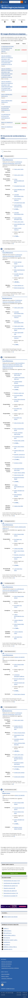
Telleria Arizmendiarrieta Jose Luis (19, 486)
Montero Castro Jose (19, 393)
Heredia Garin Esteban (19, 772)
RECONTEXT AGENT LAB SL (10, 940)
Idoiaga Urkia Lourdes (19, 440)
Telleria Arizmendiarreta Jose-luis (19, 616)
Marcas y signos (5, 976)
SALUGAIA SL (7, 944)
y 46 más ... (17, 282)
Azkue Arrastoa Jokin (19, 423)
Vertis (3, 992)
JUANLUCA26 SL (7, 930)
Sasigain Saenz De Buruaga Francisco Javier (18, 727)
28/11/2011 (17, 49)
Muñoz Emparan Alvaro (19, 732)
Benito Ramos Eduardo (19, 694)
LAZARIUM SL (7, 942)
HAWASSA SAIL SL (8, 949)
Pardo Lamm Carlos (18, 169)
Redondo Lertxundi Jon (19, 454)
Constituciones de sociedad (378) (11, 883)
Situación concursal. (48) (9, 888)
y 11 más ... (17, 459)
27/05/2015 (24, 49)
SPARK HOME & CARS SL (10, 935)
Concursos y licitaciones (6, 978)
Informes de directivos (6, 964)
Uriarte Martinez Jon (18, 285)
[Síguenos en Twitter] (2, 985)
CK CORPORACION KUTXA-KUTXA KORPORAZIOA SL (5, 108)
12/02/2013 (24, 61)
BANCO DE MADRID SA (6, 122)
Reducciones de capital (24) (10, 890)
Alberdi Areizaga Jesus (19, 287)
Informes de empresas (6, 961)
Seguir (9, 27)
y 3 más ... (16, 443)
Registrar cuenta (14, 873)
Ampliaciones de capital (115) (11, 885)
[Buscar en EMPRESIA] (22, 2)
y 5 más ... (16, 209)
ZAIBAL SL (6, 928)
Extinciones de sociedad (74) (10, 895)
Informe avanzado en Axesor (20, 27)
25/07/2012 (24, 96)
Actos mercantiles (5, 974)
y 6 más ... (16, 565)
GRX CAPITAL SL (7, 933)
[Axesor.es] (14, 906)
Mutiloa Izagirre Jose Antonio (10, 916)
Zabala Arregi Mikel (18, 506)
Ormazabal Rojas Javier (19, 186)
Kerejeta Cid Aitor (18, 463)
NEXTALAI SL (7, 937)
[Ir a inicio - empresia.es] (4, 2)
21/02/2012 (24, 109)
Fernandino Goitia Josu (19, 457)
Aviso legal (19, 992)
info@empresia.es (10, 988)
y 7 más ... (16, 236)
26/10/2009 (17, 123)
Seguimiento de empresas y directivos (10, 968)
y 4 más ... (16, 389)
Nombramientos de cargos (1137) (12, 880)
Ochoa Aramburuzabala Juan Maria (19, 180)
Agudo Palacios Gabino (19, 472)
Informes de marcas (6, 966)
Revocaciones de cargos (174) (11, 893)
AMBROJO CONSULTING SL (10, 947)
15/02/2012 (24, 123)
